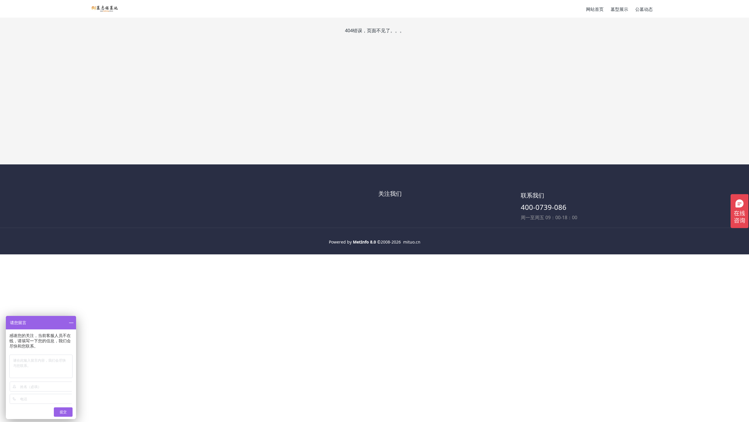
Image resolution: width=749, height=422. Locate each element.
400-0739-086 (543, 207)
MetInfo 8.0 (364, 242)
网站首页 (595, 9)
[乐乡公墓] (104, 9)
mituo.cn (411, 242)
